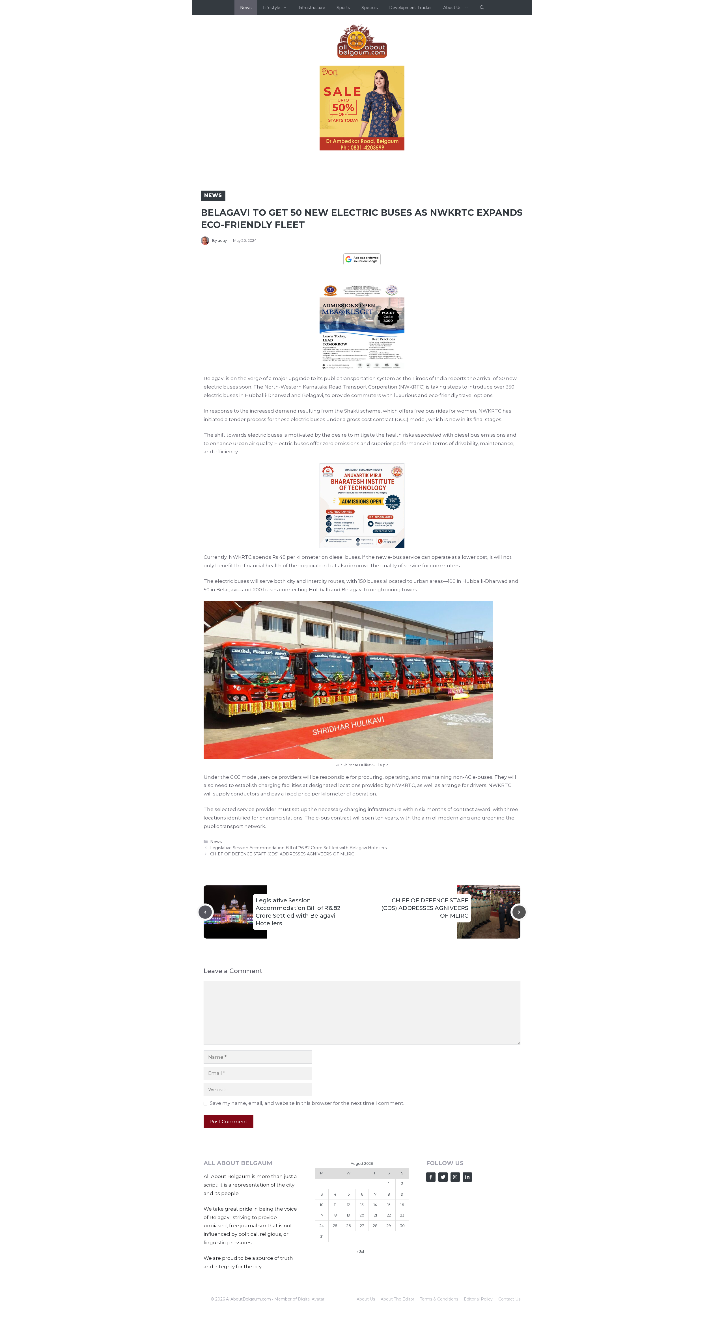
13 (362, 1204)
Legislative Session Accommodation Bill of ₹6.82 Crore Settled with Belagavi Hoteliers (298, 847)
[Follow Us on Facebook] (431, 1177)
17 (321, 1215)
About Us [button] (452, 7)
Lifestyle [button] (271, 7)
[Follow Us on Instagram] (455, 1177)
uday (222, 240)
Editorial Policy (478, 1299)
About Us (366, 1299)
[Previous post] (205, 912)
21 (375, 1215)
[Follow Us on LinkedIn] (467, 1177)
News (246, 7)
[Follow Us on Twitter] (443, 1177)
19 (348, 1215)
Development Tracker (410, 7)
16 (402, 1204)
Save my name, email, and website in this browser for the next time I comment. (307, 1103)
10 (322, 1204)
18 (335, 1215)
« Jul (360, 1251)
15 (388, 1204)
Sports (343, 7)
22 (389, 1215)
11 (335, 1204)
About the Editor (397, 1299)
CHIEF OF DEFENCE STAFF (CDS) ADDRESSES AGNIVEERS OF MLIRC (282, 854)
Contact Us (509, 1299)
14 (375, 1204)
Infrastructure (312, 7)
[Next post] (519, 912)
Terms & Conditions (439, 1299)
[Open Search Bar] (482, 7)
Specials (369, 7)
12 (348, 1204)
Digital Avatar (311, 1299)
